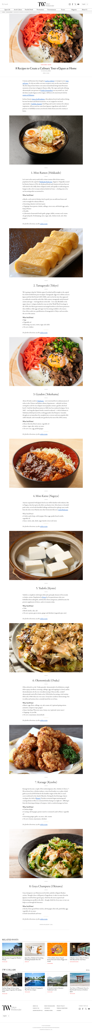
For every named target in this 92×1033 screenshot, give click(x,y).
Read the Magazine (49, 1006)
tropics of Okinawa (28, 95)
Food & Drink (29, 10)
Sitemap (59, 1010)
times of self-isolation (38, 99)
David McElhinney (46, 71)
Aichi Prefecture (63, 510)
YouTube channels (36, 104)
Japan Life (7, 10)
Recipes (49, 64)
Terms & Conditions (62, 1008)
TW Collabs (4, 961)
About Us (84, 10)
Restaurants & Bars (74, 961)
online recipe (43, 224)
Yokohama (40, 401)
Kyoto (44, 597)
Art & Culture (18, 10)
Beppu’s (38, 798)
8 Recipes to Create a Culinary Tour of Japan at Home (27, 12)
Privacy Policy (61, 1006)
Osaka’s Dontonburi (47, 90)
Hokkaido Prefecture (46, 182)
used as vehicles (49, 81)
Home (3, 12)
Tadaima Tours (48, 1010)
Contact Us (36, 1008)
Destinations (40, 10)
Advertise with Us (37, 1010)
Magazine (74, 10)
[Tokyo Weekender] (11, 1010)
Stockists (47, 1008)
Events (63, 10)
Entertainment (51, 10)
